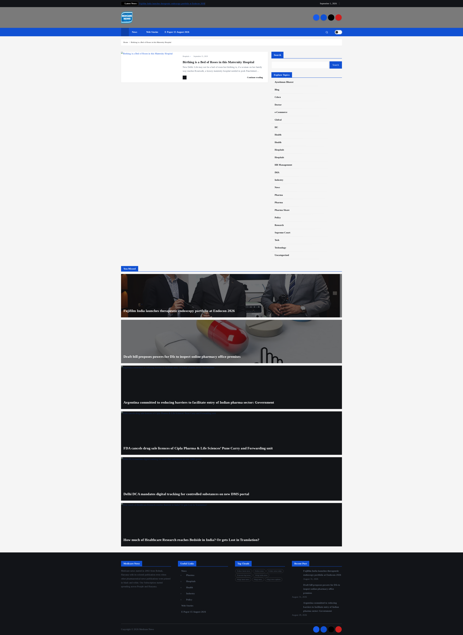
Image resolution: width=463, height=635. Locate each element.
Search (277, 55)
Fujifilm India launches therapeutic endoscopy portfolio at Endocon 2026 (172, 3)
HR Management (283, 165)
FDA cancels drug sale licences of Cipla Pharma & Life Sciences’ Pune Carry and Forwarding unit (198, 448)
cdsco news (260, 571)
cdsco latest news (244, 571)
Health (278, 134)
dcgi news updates (274, 579)
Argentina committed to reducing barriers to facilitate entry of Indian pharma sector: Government (198, 402)
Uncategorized (282, 255)
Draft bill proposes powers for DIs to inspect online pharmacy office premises (182, 356)
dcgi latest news (243, 579)
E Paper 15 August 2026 (177, 32)
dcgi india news (261, 575)
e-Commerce (281, 112)
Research (279, 225)
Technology (280, 247)
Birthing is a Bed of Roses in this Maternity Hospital (151, 42)
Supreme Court (282, 232)
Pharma (279, 195)
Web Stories (152, 32)
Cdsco (278, 97)
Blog (277, 89)
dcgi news (258, 579)
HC (276, 127)
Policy (278, 217)
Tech (277, 240)
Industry (279, 180)
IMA (277, 172)
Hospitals (186, 56)
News (134, 32)
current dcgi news (244, 575)
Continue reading (255, 77)
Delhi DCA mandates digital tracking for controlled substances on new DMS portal (186, 494)
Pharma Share (282, 210)
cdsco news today (275, 571)
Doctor (278, 104)
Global (278, 119)
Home (125, 42)
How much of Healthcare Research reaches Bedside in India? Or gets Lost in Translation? (191, 540)
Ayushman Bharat (284, 82)
